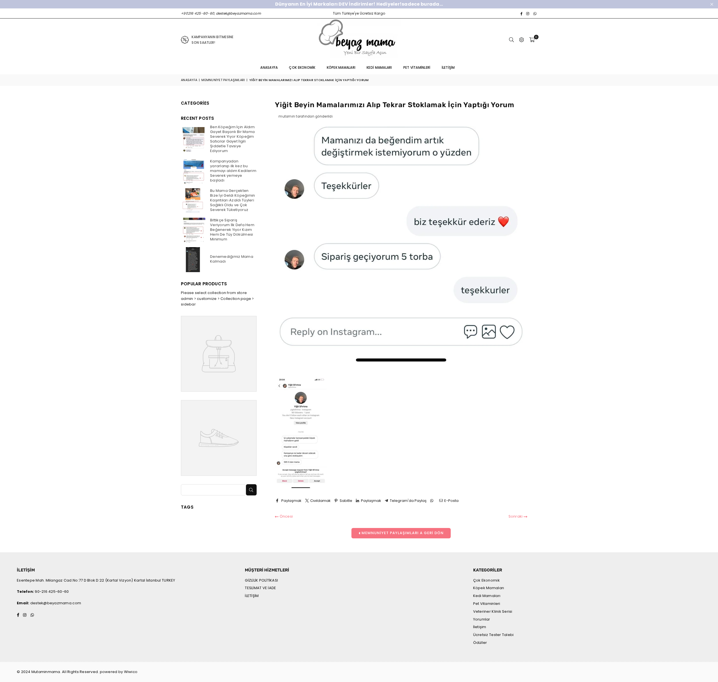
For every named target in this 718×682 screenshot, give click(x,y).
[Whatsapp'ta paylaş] (432, 501)
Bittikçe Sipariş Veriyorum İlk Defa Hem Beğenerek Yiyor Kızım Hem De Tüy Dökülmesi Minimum (232, 230)
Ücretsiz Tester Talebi (493, 634)
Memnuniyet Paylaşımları (223, 80)
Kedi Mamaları (379, 67)
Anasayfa (269, 67)
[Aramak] (512, 40)
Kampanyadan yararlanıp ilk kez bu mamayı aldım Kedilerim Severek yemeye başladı (233, 171)
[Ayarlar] (522, 40)
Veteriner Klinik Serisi (492, 611)
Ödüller (480, 642)
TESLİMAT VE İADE (260, 588)
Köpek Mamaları (341, 67)
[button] (532, 40)
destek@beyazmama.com (55, 603)
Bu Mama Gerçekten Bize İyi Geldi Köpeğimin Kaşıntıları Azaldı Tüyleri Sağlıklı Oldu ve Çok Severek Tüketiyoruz (232, 200)
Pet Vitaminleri (417, 67)
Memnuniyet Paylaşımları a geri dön (402, 533)
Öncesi (286, 516)
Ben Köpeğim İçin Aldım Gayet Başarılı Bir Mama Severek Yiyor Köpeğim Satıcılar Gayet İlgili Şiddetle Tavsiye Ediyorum (232, 139)
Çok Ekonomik (302, 67)
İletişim (448, 67)
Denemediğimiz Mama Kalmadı (231, 259)
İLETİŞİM (252, 595)
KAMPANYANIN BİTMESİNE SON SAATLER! (212, 40)
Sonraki (516, 516)
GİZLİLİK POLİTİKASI (261, 580)
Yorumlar (481, 619)
